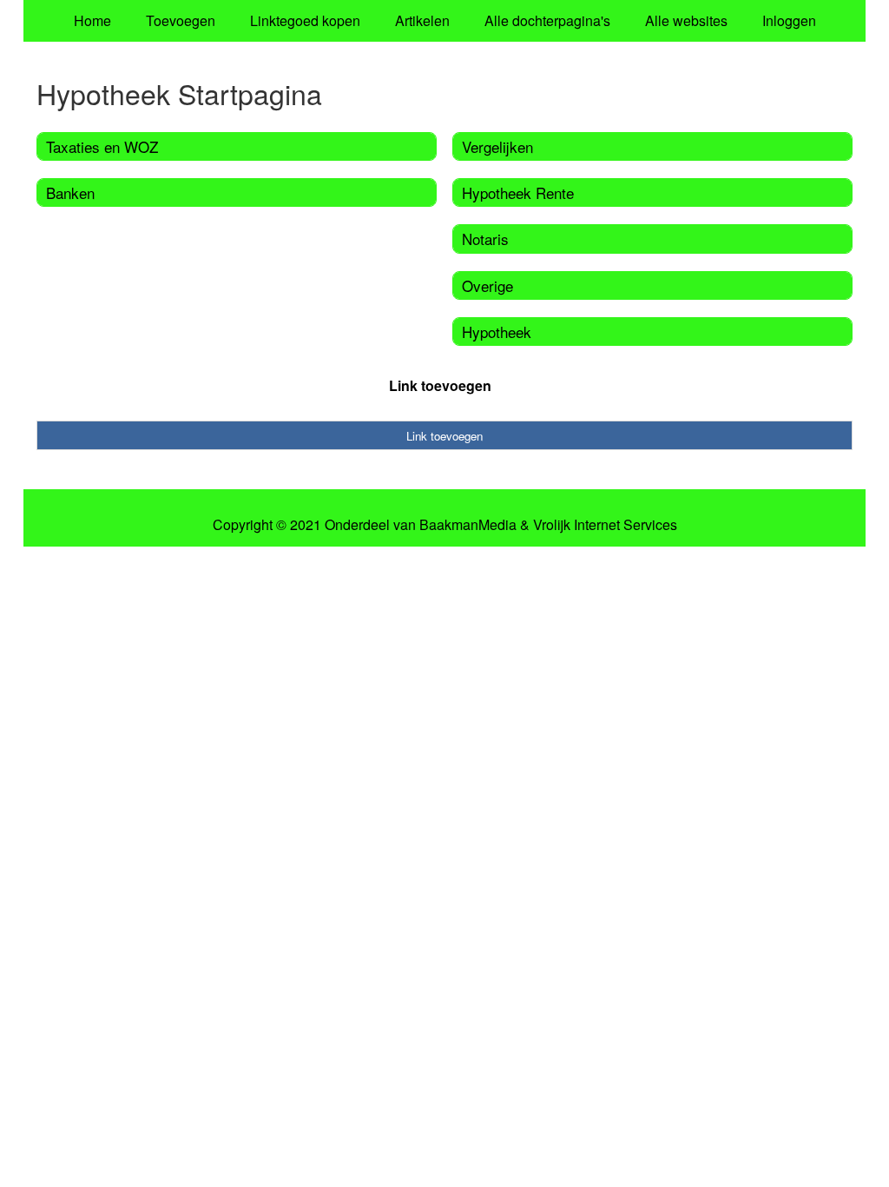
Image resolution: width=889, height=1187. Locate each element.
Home (92, 20)
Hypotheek (496, 331)
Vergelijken (497, 146)
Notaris (485, 238)
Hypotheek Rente (518, 192)
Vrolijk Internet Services (605, 525)
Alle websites (686, 20)
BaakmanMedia (468, 525)
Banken (70, 192)
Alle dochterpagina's (547, 20)
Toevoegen (180, 20)
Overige (487, 285)
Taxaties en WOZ (102, 146)
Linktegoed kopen (305, 20)
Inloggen (789, 20)
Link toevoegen (440, 385)
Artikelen (422, 20)
